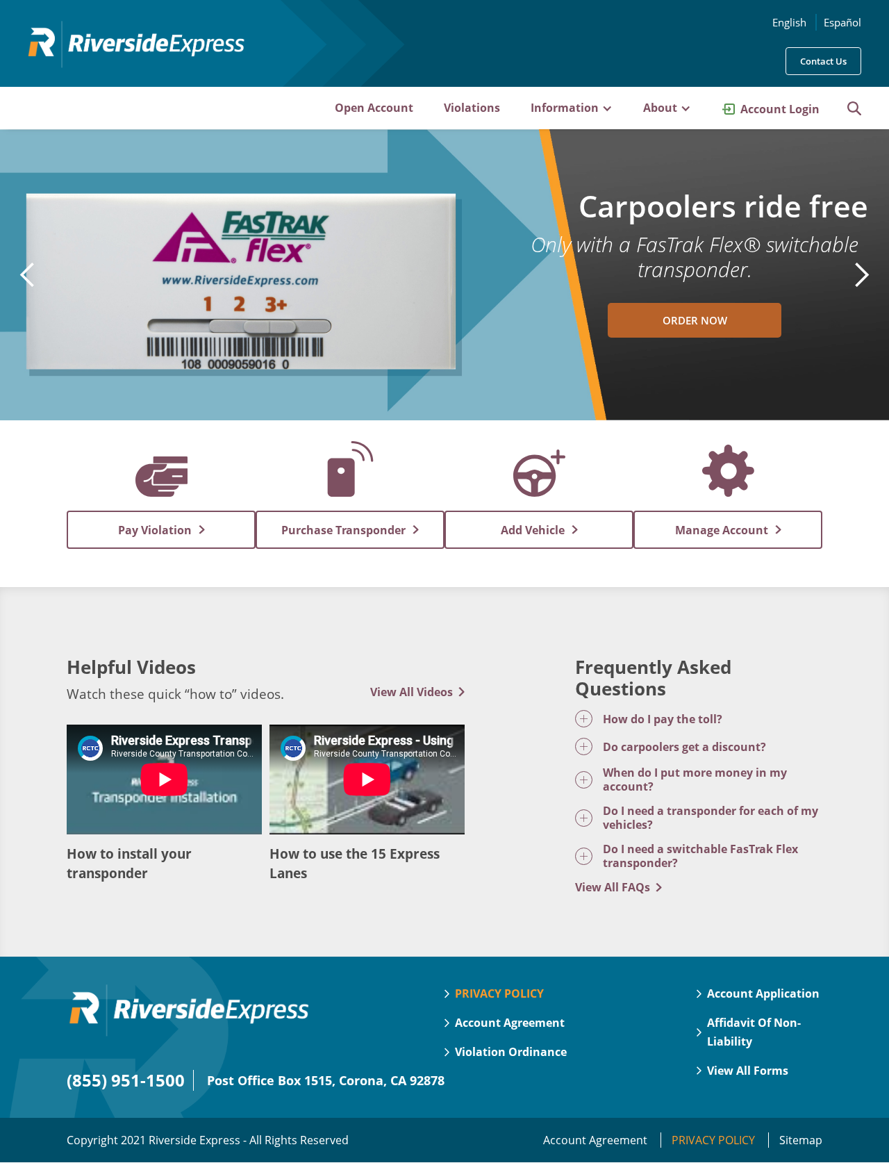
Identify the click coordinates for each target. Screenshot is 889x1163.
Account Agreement (596, 1140)
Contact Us (823, 61)
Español (842, 22)
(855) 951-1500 (126, 1080)
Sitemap (800, 1140)
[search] (847, 108)
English (789, 22)
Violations (472, 107)
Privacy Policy (715, 1140)
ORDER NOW (695, 320)
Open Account (374, 107)
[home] (136, 54)
